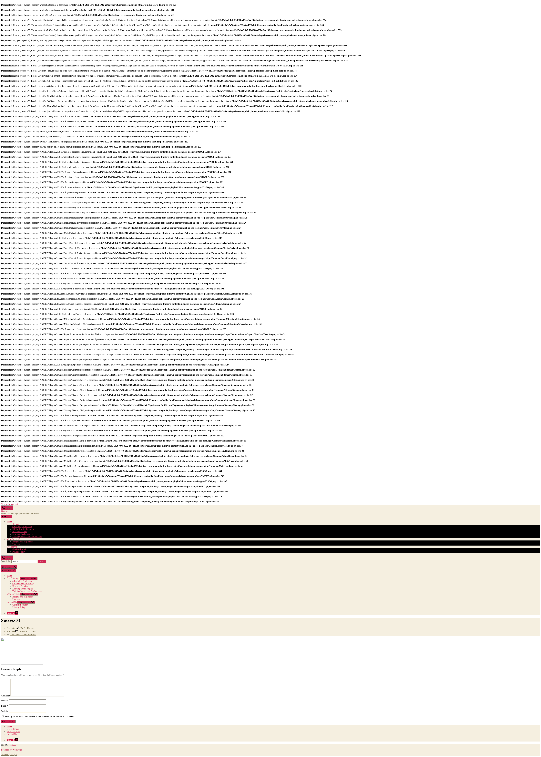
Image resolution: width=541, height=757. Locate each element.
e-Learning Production (22, 526)
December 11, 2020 (27, 631)
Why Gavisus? (13, 539)
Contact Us (12, 547)
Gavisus (4, 511)
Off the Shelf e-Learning (23, 529)
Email (4, 706)
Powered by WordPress (11, 750)
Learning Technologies (22, 534)
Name (4, 700)
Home (9, 521)
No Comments (23, 634)
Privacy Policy (18, 552)
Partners (16, 544)
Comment (5, 695)
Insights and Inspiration (22, 541)
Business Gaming (20, 531)
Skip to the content (9, 504)
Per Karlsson (29, 628)
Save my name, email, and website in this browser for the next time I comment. (40, 716)
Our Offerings (13, 524)
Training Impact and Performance (27, 536)
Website (4, 711)
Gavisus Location (20, 549)
